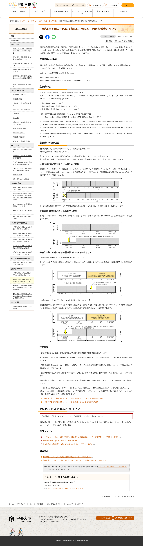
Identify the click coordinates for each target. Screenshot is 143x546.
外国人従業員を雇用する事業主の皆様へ (22, 217)
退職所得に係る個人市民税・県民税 (22, 211)
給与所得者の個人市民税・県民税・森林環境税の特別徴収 (22, 163)
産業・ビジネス (103, 11)
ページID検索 (112, 5)
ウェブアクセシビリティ (75, 504)
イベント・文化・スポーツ (82, 12)
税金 (45, 21)
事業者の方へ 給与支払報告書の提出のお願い (22, 188)
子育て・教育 (40, 11)
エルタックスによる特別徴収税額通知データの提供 (22, 205)
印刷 (110, 41)
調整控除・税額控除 (19, 137)
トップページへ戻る (127, 496)
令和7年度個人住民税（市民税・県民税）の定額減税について (22, 274)
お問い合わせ (106, 518)
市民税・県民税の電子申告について (22, 64)
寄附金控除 (16, 118)
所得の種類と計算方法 (19, 94)
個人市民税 (53, 21)
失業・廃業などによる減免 (21, 179)
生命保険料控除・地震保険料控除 (22, 104)
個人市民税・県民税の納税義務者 (22, 150)
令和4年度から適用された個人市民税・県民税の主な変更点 (22, 247)
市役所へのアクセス (125, 518)
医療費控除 (16, 113)
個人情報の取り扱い (54, 504)
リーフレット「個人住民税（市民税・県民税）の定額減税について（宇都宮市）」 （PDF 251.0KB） (81, 437)
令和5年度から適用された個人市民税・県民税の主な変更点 (22, 240)
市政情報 (123, 11)
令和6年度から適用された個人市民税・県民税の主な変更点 (22, 234)
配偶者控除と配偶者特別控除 (21, 109)
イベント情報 (79, 5)
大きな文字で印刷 (125, 41)
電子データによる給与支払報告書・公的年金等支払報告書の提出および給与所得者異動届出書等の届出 (22, 197)
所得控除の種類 (17, 99)
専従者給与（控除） (19, 133)
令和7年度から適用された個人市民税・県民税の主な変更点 (22, 228)
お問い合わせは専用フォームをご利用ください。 (66, 488)
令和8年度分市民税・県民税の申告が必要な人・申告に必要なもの (22, 51)
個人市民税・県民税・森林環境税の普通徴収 (22, 157)
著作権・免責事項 (36, 504)
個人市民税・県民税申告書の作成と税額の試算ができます (22, 58)
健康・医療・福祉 (61, 11)
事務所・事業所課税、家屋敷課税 (22, 85)
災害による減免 (17, 175)
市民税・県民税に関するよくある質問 (22, 307)
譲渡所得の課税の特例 (19, 128)
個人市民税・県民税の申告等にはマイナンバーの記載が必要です (22, 78)
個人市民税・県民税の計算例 (21, 141)
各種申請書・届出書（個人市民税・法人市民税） (22, 263)
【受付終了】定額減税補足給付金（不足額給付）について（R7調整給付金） (71, 402)
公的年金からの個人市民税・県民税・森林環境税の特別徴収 (22, 169)
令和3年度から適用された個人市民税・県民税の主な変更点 (22, 253)
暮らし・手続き (19, 11)
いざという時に (63, 5)
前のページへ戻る (110, 496)
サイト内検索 (96, 5)
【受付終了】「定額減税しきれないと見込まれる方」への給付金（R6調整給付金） (74, 398)
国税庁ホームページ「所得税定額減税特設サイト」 (67, 457)
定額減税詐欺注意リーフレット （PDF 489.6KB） (61, 441)
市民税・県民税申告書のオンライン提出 (22, 70)
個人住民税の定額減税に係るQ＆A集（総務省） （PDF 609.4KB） (68, 444)
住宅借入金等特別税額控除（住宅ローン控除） (22, 123)
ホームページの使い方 (17, 504)
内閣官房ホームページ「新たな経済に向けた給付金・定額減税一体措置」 (75, 460)
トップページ (24, 21)
